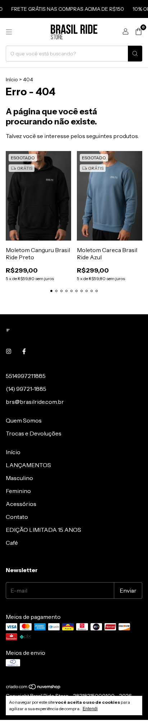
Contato (17, 516)
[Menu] (9, 32)
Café (12, 542)
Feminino (18, 490)
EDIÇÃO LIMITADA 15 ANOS (43, 529)
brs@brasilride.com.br (35, 401)
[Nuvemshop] (33, 688)
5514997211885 (26, 375)
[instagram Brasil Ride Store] (8, 351)
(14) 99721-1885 (26, 388)
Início (12, 79)
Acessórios (21, 503)
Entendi (90, 708)
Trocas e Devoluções (33, 433)
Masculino (19, 478)
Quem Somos (24, 420)
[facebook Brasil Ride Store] (24, 351)
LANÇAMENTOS (28, 465)
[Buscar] (135, 53)
